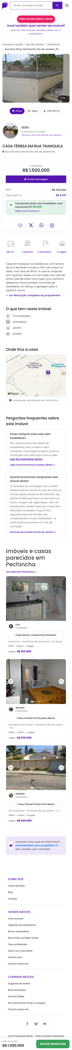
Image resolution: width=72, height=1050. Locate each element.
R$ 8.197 (61, 195)
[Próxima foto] (61, 681)
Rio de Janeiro (35, 44)
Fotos (19, 110)
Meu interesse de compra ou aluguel (26, 1003)
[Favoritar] (20, 225)
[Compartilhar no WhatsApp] (41, 225)
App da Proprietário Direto (26, 459)
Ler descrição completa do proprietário (34, 295)
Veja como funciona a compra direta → (32, 464)
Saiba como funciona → (27, 211)
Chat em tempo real (18, 964)
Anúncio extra (15, 957)
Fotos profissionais (17, 944)
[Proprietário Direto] (5, 5)
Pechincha (53, 44)
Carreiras (12, 899)
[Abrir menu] (67, 5)
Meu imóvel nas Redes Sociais (23, 938)
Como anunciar (16, 919)
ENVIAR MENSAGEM (53, 1044)
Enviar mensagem (38, 179)
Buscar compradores (18, 931)
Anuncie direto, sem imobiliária (35, 845)
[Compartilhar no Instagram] (52, 225)
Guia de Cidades (16, 996)
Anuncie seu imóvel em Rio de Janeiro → (33, 532)
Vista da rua (53, 110)
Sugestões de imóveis (19, 984)
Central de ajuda (16, 886)
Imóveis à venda (12, 44)
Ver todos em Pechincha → (21, 571)
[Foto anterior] (10, 681)
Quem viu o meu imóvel (20, 951)
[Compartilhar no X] (31, 225)
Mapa (35, 110)
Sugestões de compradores (22, 925)
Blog (10, 892)
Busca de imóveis (17, 990)
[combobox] (31, 5)
